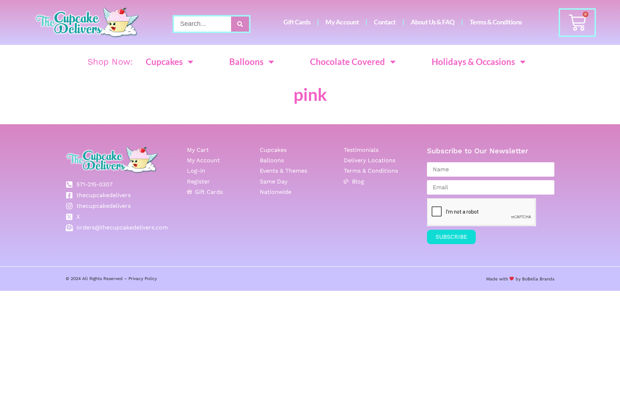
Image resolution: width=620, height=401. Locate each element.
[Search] (240, 24)
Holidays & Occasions (473, 61)
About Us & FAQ (433, 22)
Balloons (246, 61)
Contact (385, 22)
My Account (342, 22)
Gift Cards (296, 22)
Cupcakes (164, 61)
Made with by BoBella (512, 278)
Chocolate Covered (347, 61)
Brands (546, 278)
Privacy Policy (142, 278)
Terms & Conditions (496, 22)
